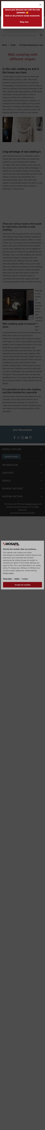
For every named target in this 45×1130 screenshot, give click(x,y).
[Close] (40, 4)
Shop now (24, 22)
